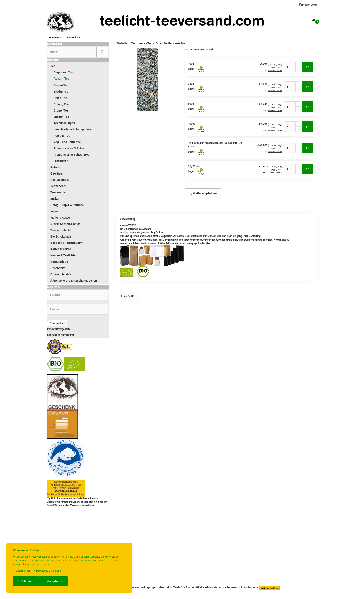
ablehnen (26, 581)
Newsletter (309, 4)
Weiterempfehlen (204, 193)
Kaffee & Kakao (60, 249)
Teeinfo (178, 587)
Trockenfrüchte (60, 230)
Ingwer (54, 211)
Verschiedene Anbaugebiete (73, 129)
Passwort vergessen (58, 329)
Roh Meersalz (59, 179)
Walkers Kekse (60, 217)
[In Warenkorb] (307, 67)
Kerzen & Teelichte (63, 255)
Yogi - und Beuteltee (67, 142)
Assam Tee (61, 78)
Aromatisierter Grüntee (69, 148)
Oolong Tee (61, 104)
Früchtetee (61, 161)
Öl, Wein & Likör (60, 274)
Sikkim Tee (61, 91)
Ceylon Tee (61, 85)
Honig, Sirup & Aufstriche (67, 205)
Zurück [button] (128, 295)
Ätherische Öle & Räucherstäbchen (73, 280)
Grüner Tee (61, 110)
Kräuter (55, 167)
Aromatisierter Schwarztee (71, 154)
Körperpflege (59, 261)
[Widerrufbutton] (269, 587)
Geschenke (57, 268)
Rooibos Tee (62, 135)
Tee (52, 66)
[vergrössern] (147, 79)
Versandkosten (275, 70)
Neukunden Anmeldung (60, 334)
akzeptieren (54, 581)
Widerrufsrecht (215, 587)
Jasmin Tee (61, 116)
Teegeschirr (58, 192)
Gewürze (56, 173)
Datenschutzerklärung (48, 570)
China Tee (60, 98)
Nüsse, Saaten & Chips (65, 224)
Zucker (54, 198)
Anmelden (58, 323)
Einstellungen (23, 570)
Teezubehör (58, 186)
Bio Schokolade (60, 236)
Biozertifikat (74, 37)
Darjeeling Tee (63, 72)
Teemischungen (64, 123)
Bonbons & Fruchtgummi (66, 242)
